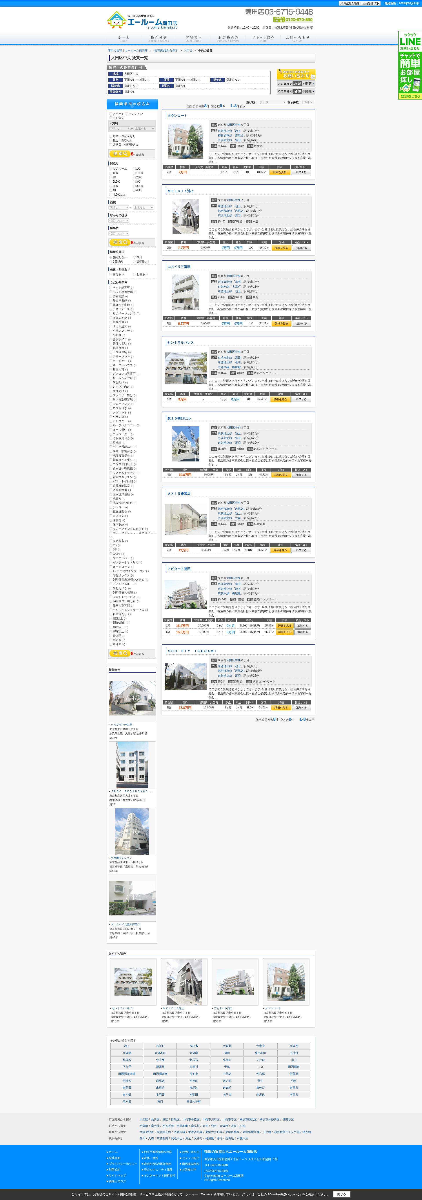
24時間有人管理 (125, 592)
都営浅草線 (225, 135)
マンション (136, 113)
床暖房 (119, 520)
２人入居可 (122, 326)
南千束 (227, 1094)
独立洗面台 (122, 511)
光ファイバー (123, 558)
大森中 (260, 1046)
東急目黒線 (232, 1132)
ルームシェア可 (124, 378)
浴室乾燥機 (122, 490)
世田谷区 (288, 1119)
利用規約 (114, 1169)
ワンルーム (120, 168)
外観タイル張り (124, 459)
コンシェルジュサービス (130, 610)
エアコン (120, 515)
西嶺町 (193, 1080)
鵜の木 (193, 1046)
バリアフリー (123, 330)
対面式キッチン (124, 477)
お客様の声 (189, 1169)
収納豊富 (120, 541)
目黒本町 (182, 1125)
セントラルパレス (180, 342)
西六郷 (227, 1080)
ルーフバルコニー (126, 425)
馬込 (188, 1138)
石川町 (160, 1046)
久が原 (260, 1060)
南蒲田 (193, 1094)
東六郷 (127, 1094)
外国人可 (120, 369)
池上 (238, 131)
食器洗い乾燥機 (124, 468)
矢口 (160, 1101)
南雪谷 (294, 1094)
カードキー (122, 361)
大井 (205, 1125)
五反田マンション (121, 857)
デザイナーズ (123, 309)
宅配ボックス (123, 575)
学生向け (120, 382)
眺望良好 (120, 348)
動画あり (142, 274)
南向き (119, 640)
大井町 (198, 1138)
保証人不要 (122, 318)
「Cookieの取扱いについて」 (284, 1194)
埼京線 (306, 1132)
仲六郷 (260, 1073)
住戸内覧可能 (123, 605)
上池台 (294, 1053)
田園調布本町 (126, 1073)
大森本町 (160, 1053)
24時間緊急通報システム (130, 579)
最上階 (119, 635)
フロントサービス (126, 597)
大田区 (230, 124)
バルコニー (122, 421)
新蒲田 (160, 1066)
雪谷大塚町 (194, 1101)
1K (138, 168)
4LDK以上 (119, 194)
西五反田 (168, 1125)
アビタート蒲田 (179, 569)
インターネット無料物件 (159, 1175)
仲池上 (193, 1073)
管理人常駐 (122, 343)
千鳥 (227, 1066)
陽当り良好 (122, 300)
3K (138, 181)
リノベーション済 (126, 313)
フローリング (123, 403)
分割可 (119, 335)
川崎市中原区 (191, 1119)
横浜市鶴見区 (248, 1119)
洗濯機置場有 (123, 455)
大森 (238, 518)
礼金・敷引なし (123, 140)
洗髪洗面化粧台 (124, 503)
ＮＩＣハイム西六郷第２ (125, 924)
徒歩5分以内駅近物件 (157, 1164)
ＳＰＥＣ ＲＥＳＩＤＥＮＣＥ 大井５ (134, 791)
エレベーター (123, 434)
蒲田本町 (260, 1053)
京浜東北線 (225, 140)
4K (114, 190)
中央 (238, 124)
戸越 (242, 1125)
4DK (139, 190)
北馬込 (193, 1060)
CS (116, 545)
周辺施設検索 (190, 1164)
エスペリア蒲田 (179, 267)
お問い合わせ (190, 1152)
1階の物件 (121, 622)
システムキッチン (126, 472)
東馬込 (193, 1087)
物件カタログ (117, 1181)
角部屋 (119, 644)
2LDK (116, 181)
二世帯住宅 (122, 352)
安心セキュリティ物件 (158, 1169)
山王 (294, 1060)
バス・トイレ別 (124, 481)
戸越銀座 (242, 1138)
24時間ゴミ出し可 (126, 601)
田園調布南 (160, 1073)
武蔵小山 (176, 1138)
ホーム (113, 1152)
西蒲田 (294, 1073)
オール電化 (122, 429)
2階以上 (120, 618)
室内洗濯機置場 (124, 399)
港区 (165, 1119)
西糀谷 (127, 1080)
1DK (115, 173)
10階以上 (120, 627)
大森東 (127, 1053)
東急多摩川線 (251, 1132)
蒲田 (238, 140)
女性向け (120, 391)
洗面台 (119, 498)
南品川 (195, 1125)
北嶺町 (227, 1060)
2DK (139, 177)
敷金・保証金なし (124, 136)
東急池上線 (225, 131)
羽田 (294, 1080)
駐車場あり (122, 614)
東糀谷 (160, 1087)
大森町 (236, 286)
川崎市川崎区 (211, 1119)
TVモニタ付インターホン (131, 571)
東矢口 (260, 1087)
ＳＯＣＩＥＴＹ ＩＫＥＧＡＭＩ (192, 651)
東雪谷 (294, 1087)
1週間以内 (142, 261)
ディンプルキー (124, 584)
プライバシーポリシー (123, 1164)
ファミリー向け (124, 395)
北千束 (160, 1060)
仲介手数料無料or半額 (158, 1152)
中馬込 (227, 1073)
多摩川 (193, 1066)
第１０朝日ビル (179, 418)
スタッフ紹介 (190, 1158)
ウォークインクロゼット (130, 528)
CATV (118, 554)
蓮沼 (238, 362)
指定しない (120, 257)
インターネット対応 (127, 562)
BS (116, 549)
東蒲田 (127, 1087)
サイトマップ (117, 1175)
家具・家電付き (124, 451)
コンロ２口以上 (124, 464)
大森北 (227, 1046)
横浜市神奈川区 (270, 1119)
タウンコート (177, 115)
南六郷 (127, 1101)
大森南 (193, 1053)
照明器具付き (123, 438)
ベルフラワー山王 (121, 724)
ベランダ (120, 416)
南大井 (155, 1125)
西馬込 (239, 135)
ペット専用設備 (124, 292)
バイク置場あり (124, 446)
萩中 (260, 1080)
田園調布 (294, 1066)
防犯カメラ (122, 588)
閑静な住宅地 (123, 305)
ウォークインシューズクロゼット (132, 534)
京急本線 (223, 286)
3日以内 (118, 261)
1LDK (139, 173)
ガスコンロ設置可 (126, 373)
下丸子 (127, 1066)
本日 (139, 257)
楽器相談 (120, 296)
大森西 (294, 1046)
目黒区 (175, 1119)
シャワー (120, 507)
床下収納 (120, 524)
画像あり (118, 274)
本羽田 (160, 1094)
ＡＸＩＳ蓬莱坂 (179, 493)
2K (114, 177)
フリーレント (123, 356)
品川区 (155, 1119)
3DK (115, 186)
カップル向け (123, 386)
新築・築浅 (151, 1158)
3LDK (139, 186)
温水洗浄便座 (123, 494)
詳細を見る (279, 172)
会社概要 (114, 1158)
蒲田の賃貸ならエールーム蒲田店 (230, 1151)
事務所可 (120, 322)
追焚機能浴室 (123, 485)
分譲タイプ (122, 339)
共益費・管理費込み (125, 144)
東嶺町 (227, 1087)
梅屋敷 (236, 367)
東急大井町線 (213, 1132)
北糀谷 (127, 1060)
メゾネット (122, 412)
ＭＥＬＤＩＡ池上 (180, 191)
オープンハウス (124, 365)
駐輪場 (119, 442)
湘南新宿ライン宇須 (287, 1132)
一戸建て (118, 118)
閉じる (341, 1194)
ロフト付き (122, 408)
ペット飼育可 (123, 287)
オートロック (123, 566)
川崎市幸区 (229, 1119)
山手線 (266, 1132)
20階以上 (120, 631)
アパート (118, 113)
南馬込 (260, 1094)
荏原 (234, 1125)
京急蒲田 (162, 1138)
